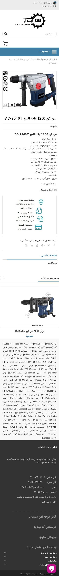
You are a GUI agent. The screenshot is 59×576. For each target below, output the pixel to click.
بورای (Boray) (15, 372)
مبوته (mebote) (10, 412)
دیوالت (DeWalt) (49, 398)
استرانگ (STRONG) (19, 351)
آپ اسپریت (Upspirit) (23, 344)
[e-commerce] (29, 21)
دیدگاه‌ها (52, 263)
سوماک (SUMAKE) (38, 401)
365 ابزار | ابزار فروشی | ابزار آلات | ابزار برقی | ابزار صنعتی (34, 59)
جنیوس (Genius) (19, 387)
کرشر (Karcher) (26, 434)
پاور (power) (40, 376)
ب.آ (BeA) (42, 369)
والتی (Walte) (16, 427)
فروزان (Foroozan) (15, 405)
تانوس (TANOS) (39, 383)
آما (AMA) (52, 347)
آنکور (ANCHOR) (37, 347)
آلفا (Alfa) (7, 344)
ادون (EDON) (36, 351)
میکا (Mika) (37, 420)
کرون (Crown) (10, 434)
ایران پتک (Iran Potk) (36, 362)
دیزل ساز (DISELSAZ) (12, 394)
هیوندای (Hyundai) (35, 427)
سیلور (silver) (21, 401)
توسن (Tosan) (22, 383)
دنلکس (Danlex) (49, 394)
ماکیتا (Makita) (27, 412)
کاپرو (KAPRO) (19, 430)
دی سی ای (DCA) (32, 394)
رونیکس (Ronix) (17, 398)
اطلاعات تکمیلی (49, 256)
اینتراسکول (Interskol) (46, 365)
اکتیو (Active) (31, 358)
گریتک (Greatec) (25, 409)
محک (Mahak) (34, 416)
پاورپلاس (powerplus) (21, 376)
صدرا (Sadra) (33, 405)
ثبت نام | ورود (48, 6)
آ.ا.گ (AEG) (39, 344)
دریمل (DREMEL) (10, 391)
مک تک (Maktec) (18, 416)
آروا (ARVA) (51, 344)
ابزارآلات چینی (22, 347)
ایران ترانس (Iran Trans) (14, 362)
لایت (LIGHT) (42, 412)
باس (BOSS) (30, 369)
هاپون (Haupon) (39, 423)
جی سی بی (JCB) (38, 391)
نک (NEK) (14, 420)
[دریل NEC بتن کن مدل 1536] (29, 306)
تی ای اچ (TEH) (35, 387)
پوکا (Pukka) (40, 380)
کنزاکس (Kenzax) (49, 438)
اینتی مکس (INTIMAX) (21, 365)
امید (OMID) (17, 354)
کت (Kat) (40, 434)
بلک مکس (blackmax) (36, 372)
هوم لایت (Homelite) (20, 423)
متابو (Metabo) (50, 416)
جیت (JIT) (24, 391)
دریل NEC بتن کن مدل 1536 (29, 331)
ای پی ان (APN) (16, 358)
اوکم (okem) (44, 358)
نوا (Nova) (25, 420)
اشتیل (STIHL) (40, 354)
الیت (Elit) (28, 354)
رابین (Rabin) (33, 398)
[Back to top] (4, 570)
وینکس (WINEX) (38, 430)
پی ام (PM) (26, 380)
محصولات (53, 63)
